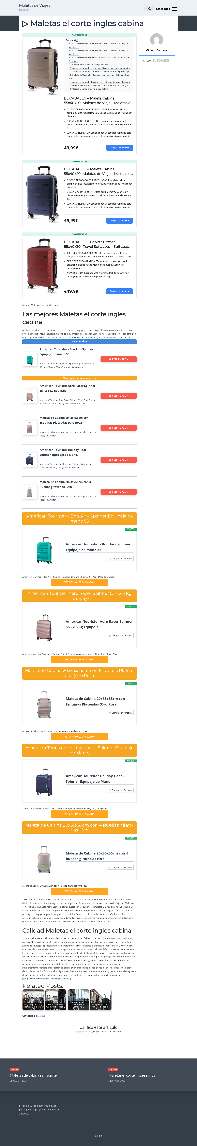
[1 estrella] (76, 1031)
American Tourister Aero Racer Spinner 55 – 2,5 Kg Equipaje (99, 71)
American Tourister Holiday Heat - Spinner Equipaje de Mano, (95, 778)
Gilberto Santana (156, 50)
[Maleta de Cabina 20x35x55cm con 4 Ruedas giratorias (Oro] (44, 859)
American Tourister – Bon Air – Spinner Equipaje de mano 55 (99, 68)
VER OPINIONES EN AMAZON (79, 582)
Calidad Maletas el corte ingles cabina (88, 89)
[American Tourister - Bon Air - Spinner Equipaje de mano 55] (44, 550)
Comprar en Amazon (119, 148)
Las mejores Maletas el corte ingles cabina (87, 64)
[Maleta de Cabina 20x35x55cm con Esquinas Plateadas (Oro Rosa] (44, 704)
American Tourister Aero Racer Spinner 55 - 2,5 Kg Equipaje (99, 624)
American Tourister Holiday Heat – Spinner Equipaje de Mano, (99, 82)
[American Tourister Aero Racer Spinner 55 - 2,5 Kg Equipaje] (44, 627)
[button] (76, 40)
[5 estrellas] (89, 1031)
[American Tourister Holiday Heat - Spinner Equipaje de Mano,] (44, 782)
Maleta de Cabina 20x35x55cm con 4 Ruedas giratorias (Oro (99, 85)
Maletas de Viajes (34, 5)
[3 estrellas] (83, 1031)
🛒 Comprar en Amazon (120, 558)
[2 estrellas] (80, 1031)
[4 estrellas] (86, 1031)
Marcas (41, 1015)
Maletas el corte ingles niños (131, 1075)
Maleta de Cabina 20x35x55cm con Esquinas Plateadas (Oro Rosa (95, 701)
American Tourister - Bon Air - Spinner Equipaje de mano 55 (98, 547)
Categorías (163, 9)
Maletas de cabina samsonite (33, 1075)
